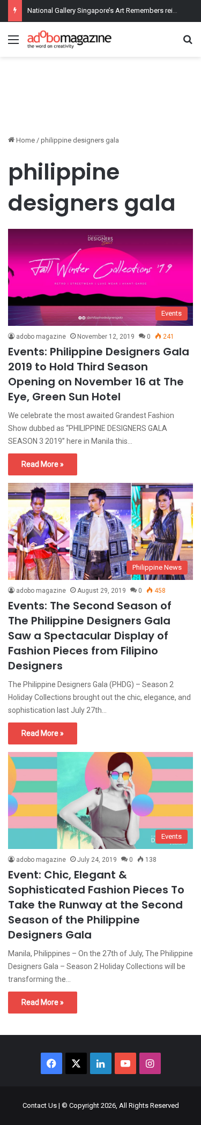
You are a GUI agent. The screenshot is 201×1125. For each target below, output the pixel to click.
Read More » (42, 464)
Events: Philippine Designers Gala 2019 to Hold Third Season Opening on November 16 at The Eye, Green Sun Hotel (98, 374)
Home (24, 140)
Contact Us (40, 1105)
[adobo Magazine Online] (70, 39)
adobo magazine (41, 336)
